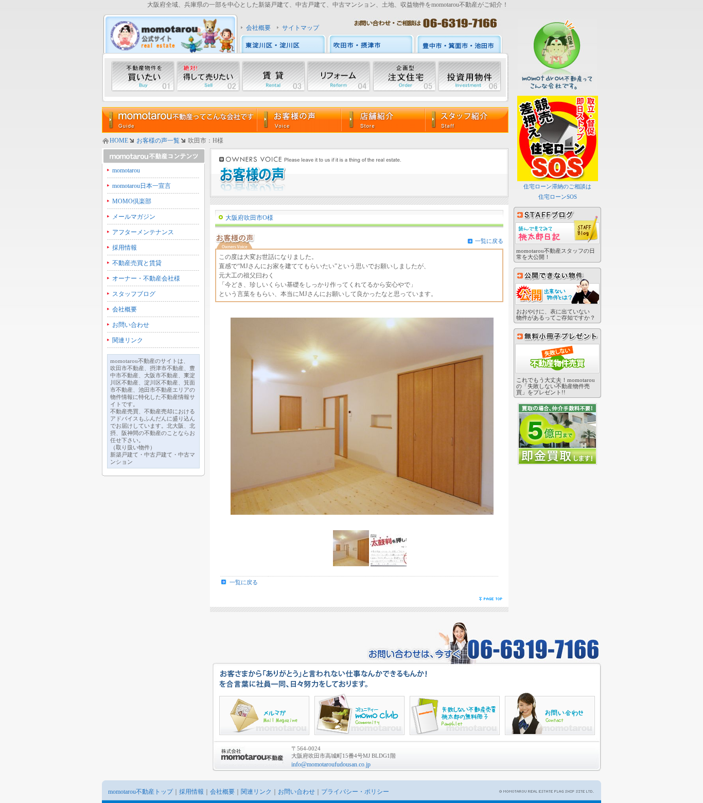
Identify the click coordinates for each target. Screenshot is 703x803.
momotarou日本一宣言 (141, 185)
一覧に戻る (489, 241)
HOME (119, 140)
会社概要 (258, 27)
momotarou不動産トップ (140, 791)
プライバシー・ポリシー (355, 791)
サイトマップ (300, 27)
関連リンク (127, 340)
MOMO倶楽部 (131, 201)
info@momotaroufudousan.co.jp (331, 764)
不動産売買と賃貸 (137, 263)
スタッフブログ (133, 294)
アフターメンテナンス (143, 232)
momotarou (126, 170)
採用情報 (124, 247)
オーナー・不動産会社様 (146, 278)
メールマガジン (133, 216)
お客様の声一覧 (158, 140)
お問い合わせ (130, 324)
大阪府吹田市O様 (249, 217)
